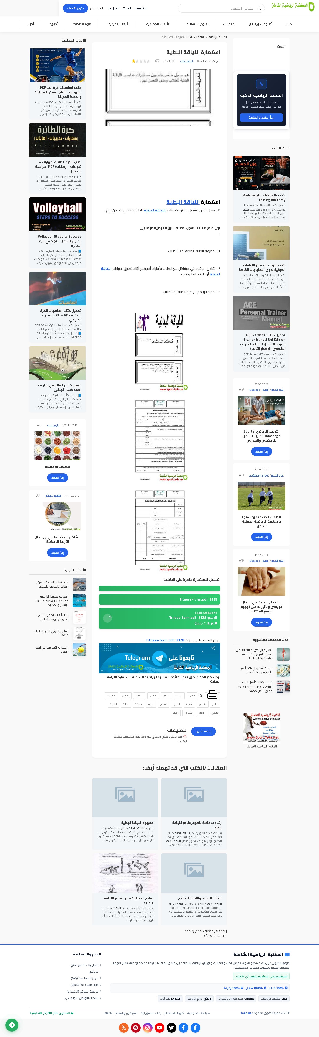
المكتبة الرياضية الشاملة (150, 677)
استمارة (139, 695)
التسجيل (96, 8)
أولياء (175, 713)
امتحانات (229, 24)
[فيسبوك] (195, 1028)
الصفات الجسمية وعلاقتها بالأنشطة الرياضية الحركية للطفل (261, 521)
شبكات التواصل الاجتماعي (82, 998)
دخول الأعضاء (75, 8)
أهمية (189, 704)
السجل (177, 704)
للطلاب (166, 695)
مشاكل (188, 713)
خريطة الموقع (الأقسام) (83, 991)
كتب (289, 24)
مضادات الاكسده (57, 466)
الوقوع (202, 713)
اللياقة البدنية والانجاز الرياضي (200, 898)
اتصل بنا (113, 8)
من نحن (93, 971)
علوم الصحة (83, 24)
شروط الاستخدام (174, 1013)
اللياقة (179, 695)
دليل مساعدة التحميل (85, 984)
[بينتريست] (136, 1028)
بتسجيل (125, 695)
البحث (127, 8)
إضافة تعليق (204, 731)
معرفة (138, 704)
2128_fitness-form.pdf (198, 599)
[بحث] (259, 8)
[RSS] (124, 1028)
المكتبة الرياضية (217, 37)
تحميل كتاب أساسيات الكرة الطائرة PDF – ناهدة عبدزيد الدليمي (60, 315)
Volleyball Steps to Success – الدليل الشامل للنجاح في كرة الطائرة (58, 241)
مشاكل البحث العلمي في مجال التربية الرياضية (58, 539)
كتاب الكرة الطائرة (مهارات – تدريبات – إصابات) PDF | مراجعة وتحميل (58, 166)
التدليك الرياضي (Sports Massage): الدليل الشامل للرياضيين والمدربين (261, 436)
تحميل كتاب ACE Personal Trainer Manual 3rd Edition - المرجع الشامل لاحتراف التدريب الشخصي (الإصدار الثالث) (262, 342)
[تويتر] (171, 1028)
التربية (151, 704)
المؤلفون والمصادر (126, 1013)
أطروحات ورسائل (260, 24)
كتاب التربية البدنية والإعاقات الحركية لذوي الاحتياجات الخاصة (262, 267)
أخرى (54, 24)
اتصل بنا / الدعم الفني (84, 965)
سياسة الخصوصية (198, 1013)
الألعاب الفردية (119, 24)
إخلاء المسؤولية (151, 1013)
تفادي (215, 713)
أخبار (31, 24)
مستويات (111, 695)
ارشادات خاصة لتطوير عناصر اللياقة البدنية (197, 825)
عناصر (215, 704)
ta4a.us (246, 1013)
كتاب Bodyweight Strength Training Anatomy (264, 197)
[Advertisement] (159, 162)
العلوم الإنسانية (197, 24)
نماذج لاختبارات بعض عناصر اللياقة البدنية (128, 900)
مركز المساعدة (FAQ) (85, 978)
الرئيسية (140, 8)
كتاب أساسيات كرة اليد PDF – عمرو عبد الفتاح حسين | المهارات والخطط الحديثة (58, 92)
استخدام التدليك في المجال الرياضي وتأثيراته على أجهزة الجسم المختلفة (261, 607)
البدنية (192, 695)
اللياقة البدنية (197, 37)
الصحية (113, 704)
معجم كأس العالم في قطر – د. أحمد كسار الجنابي (58, 387)
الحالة (126, 704)
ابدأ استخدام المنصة (262, 117)
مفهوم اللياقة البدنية (137, 822)
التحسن (202, 704)
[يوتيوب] (159, 1028)
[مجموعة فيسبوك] (183, 1028)
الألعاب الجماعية (158, 24)
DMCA (108, 1013)
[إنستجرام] (148, 1028)
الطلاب (153, 695)
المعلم (163, 704)
